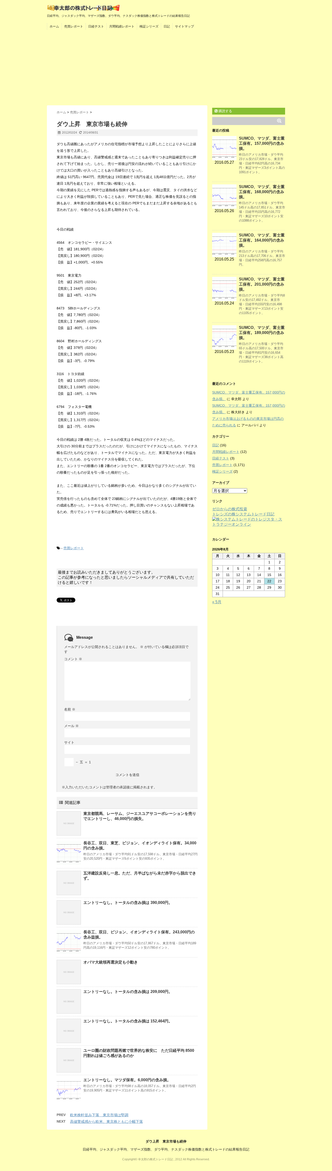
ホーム (54, 26)
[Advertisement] (166, 69)
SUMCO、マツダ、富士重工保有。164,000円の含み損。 (262, 240)
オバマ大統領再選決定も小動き (110, 962)
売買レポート (73, 26)
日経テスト (96, 26)
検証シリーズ (149, 26)
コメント (73, 659)
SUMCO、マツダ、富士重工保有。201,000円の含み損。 (262, 284)
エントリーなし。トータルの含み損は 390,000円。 (127, 903)
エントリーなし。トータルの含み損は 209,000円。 (127, 992)
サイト (69, 742)
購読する (225, 111)
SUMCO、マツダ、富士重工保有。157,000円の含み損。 (262, 143)
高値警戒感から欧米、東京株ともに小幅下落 (106, 1121)
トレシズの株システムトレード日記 (243, 514)
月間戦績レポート (121, 26)
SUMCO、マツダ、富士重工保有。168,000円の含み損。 (262, 192)
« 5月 (216, 602)
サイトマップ (184, 26)
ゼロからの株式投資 (229, 509)
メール (71, 726)
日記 (167, 26)
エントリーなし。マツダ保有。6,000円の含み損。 (127, 1080)
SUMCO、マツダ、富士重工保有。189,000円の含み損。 (262, 332)
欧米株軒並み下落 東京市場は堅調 (99, 1115)
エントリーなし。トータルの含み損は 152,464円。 (127, 1021)
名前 (69, 709)
